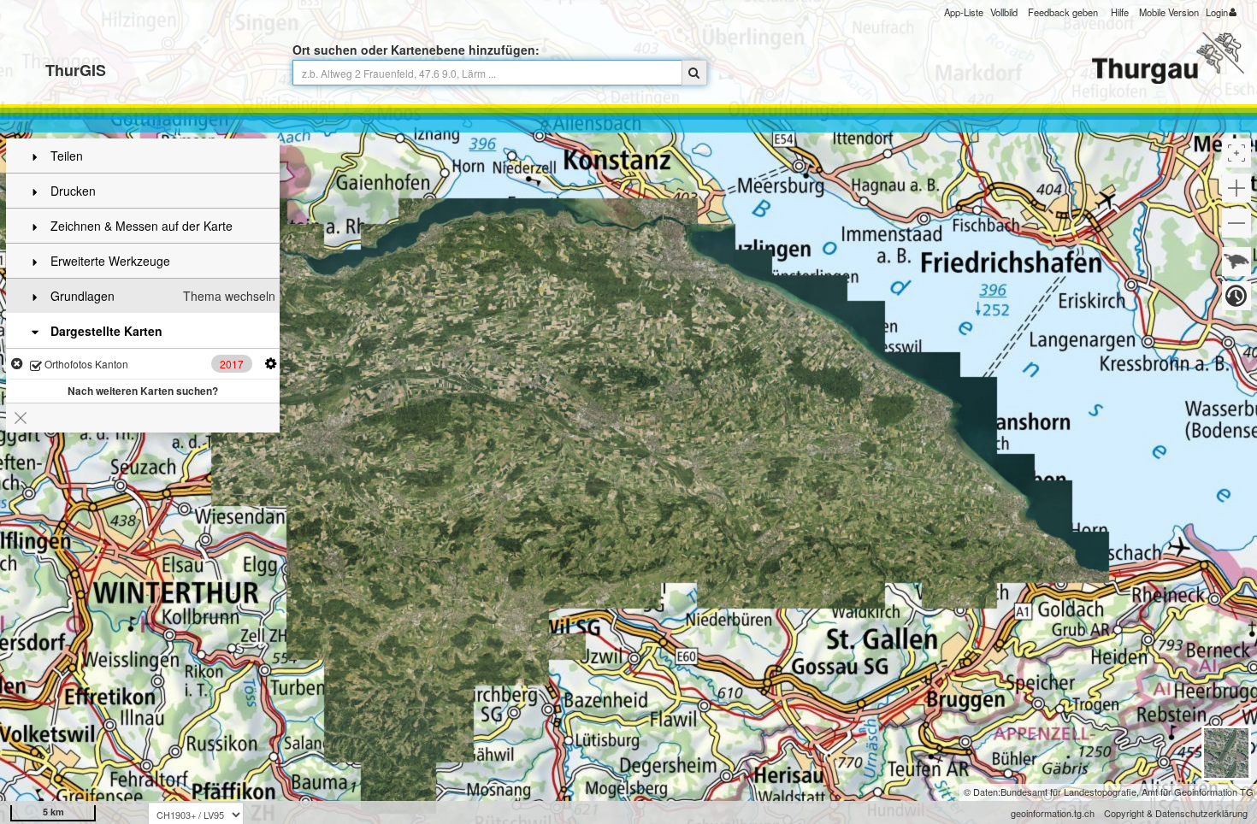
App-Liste (963, 12)
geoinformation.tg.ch (1053, 813)
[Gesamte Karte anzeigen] (1236, 261)
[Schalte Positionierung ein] (1236, 153)
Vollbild (1004, 12)
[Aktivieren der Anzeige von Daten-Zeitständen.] (1236, 295)
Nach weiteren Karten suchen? (143, 390)
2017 (232, 363)
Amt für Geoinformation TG (1198, 791)
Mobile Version (1169, 12)
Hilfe (1120, 12)
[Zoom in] (1236, 188)
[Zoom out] (1236, 223)
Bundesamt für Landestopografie (1068, 791)
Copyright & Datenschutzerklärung (1176, 813)
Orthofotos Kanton (85, 363)
